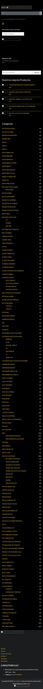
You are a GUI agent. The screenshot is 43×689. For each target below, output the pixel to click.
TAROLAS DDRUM (8, 609)
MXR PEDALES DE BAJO (13, 436)
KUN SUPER (6, 405)
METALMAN (9, 189)
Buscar (37, 72)
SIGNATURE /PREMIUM (13, 592)
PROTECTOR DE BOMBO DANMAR (13, 548)
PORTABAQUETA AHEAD (10, 535)
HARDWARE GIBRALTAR (9, 371)
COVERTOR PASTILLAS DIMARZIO (13, 271)
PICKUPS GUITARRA (8, 517)
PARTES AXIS (6, 452)
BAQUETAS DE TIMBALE (9, 203)
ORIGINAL (5, 442)
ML (7, 348)
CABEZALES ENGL (7, 236)
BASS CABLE (6, 214)
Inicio (3, 19)
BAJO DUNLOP (10, 280)
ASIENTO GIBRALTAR (9, 177)
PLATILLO (9, 306)
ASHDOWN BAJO (7, 159)
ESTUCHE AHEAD (7, 303)
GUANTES (5, 329)
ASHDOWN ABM (7, 156)
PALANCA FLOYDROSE (13, 465)
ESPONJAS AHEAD (8, 296)
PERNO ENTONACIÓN (13, 468)
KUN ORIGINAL (7, 395)
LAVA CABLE (6, 409)
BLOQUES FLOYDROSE (13, 459)
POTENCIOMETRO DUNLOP (11, 545)
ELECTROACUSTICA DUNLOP (11, 293)
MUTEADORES (6, 429)
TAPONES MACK (7, 606)
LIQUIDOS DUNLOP (8, 412)
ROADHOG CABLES (8, 569)
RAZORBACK (10, 351)
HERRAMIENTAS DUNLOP (10, 375)
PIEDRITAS (9, 474)
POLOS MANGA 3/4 (8, 528)
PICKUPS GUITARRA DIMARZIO (12, 521)
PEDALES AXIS (6, 493)
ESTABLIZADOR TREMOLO (10, 300)
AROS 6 (4, 149)
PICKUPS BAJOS (7, 514)
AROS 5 (4, 146)
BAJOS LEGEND (7, 193)
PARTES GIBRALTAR (8, 486)
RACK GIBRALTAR (7, 562)
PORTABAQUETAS (8, 538)
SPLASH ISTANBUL (8, 595)
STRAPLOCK (6, 602)
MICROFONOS (6, 423)
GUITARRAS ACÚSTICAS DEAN (12, 333)
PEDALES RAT (6, 507)
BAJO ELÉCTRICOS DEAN (10, 187)
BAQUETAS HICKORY (9, 207)
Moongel (4, 426)
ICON (7, 342)
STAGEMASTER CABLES (9, 599)
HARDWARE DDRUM (8, 368)
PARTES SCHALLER (8, 490)
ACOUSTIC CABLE (7, 132)
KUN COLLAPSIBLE (8, 392)
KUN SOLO (5, 402)
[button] (4, 7)
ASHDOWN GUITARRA (9, 163)
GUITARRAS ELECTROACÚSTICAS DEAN (15, 361)
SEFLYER (8, 226)
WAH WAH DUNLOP (8, 626)
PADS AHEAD (6, 446)
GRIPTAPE (5, 326)
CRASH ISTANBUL (7, 274)
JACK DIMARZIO (7, 385)
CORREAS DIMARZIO (8, 264)
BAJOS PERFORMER (8, 196)
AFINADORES (6, 139)
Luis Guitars (17, 681)
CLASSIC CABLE (7, 257)
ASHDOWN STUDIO (8, 173)
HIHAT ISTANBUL (7, 378)
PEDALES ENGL (6, 497)
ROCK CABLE (6, 572)
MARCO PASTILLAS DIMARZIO (11, 419)
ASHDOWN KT (7, 166)
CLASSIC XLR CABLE (8, 260)
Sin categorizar (6, 579)
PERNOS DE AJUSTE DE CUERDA (16, 471)
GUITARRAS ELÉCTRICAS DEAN (12, 336)
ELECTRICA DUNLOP (12, 283)
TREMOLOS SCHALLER (9, 613)
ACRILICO (9, 589)
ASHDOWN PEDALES (8, 170)
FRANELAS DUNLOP (8, 319)
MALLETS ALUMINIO (8, 416)
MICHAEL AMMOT (11, 345)
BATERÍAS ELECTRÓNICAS (10, 229)
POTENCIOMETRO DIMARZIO (11, 541)
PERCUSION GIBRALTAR (9, 510)
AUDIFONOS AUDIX (8, 183)
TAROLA (8, 309)
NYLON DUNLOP (11, 286)
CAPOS (4, 246)
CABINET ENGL (7, 240)
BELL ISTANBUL (7, 233)
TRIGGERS (5, 616)
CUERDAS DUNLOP (8, 277)
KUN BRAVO (6, 388)
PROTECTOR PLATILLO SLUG (11, 555)
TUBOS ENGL (6, 619)
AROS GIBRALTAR (7, 152)
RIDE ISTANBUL (7, 565)
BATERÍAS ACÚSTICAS (9, 217)
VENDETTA (9, 357)
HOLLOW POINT (7, 381)
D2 (7, 220)
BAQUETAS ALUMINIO (9, 200)
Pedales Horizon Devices (9, 504)
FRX (3, 323)
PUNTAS (5, 559)
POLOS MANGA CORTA (9, 531)
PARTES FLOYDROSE (8, 456)
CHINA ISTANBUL (7, 250)
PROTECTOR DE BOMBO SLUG (12, 552)
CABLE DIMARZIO (7, 243)
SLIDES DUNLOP (7, 586)
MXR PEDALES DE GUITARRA (15, 439)
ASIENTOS (5, 180)
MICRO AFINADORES (12, 462)
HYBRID (8, 223)
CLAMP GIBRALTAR (8, 253)
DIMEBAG (9, 339)
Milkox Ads (26, 683)
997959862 (18, 674)
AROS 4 (4, 142)
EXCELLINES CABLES (8, 316)
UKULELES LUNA (7, 623)
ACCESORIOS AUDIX (8, 128)
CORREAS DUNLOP (8, 267)
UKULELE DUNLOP (12, 289)
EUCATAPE (5, 312)
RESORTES (9, 477)
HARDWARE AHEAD (8, 364)
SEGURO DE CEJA (11, 483)
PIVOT (4, 524)
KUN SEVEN (5, 399)
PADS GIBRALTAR (7, 449)
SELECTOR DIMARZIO (9, 576)
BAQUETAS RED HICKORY (10, 210)
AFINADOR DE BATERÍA (9, 135)
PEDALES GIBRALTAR (8, 500)
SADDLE (8, 480)
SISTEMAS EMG (7, 583)
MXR (3, 433)
